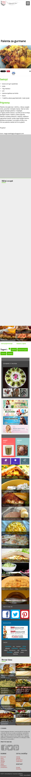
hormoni (18, 646)
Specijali (18, 758)
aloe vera (24, 650)
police (22, 652)
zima (24, 646)
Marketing (18, 769)
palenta (14, 350)
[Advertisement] (15, 22)
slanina (3, 353)
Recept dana (19, 760)
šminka (9, 652)
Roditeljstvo (4, 766)
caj (13, 646)
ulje (18, 650)
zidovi (5, 650)
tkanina (15, 654)
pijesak (16, 652)
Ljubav (2, 764)
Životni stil (3, 757)
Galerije (18, 757)
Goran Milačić (27, 775)
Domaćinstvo (4, 767)
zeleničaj (22, 648)
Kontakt (18, 767)
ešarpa (7, 648)
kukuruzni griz (22, 350)
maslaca (10, 353)
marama (8, 646)
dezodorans (12, 650)
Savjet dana (19, 761)
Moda (2, 758)
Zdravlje (3, 761)
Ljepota (2, 760)
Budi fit (2, 763)
